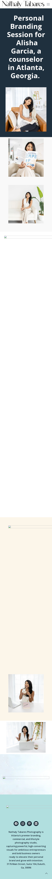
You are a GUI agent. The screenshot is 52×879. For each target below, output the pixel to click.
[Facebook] (16, 823)
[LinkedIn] (36, 823)
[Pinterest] (29, 823)
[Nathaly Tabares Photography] (23, 4)
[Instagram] (22, 823)
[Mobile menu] (48, 4)
